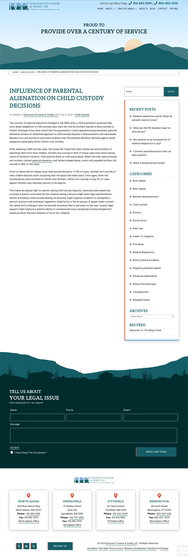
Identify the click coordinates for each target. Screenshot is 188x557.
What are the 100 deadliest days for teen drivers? (151, 130)
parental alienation (42, 161)
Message (15, 424)
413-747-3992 (77, 518)
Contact (163, 9)
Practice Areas (126, 9)
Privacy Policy (116, 548)
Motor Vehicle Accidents (146, 260)
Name (13, 410)
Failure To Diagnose (143, 237)
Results (143, 9)
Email (127, 410)
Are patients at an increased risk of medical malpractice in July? (151, 142)
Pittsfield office (116, 521)
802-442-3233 (168, 3)
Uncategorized (140, 292)
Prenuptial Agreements (145, 276)
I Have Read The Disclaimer (31, 453)
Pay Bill (174, 9)
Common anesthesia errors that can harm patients (151, 153)
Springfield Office (72, 525)
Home (100, 9)
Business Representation (146, 197)
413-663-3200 (142, 3)
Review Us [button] (60, 546)
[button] (184, 539)
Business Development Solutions (141, 548)
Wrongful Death (141, 300)
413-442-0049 (120, 514)
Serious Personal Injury (144, 284)
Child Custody (82, 115)
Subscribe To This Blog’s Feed (145, 330)
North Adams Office (28, 521)
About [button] (109, 9)
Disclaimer (14, 447)
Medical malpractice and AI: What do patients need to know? (152, 118)
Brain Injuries (139, 189)
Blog (152, 9)
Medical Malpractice (143, 252)
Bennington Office (159, 521)
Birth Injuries (139, 181)
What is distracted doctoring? (149, 163)
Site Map (103, 548)
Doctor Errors (140, 221)
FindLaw (164, 548)
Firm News (138, 244)
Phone (69, 410)
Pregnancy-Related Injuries (147, 268)
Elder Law (138, 229)
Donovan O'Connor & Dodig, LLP (41, 115)
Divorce (137, 213)
